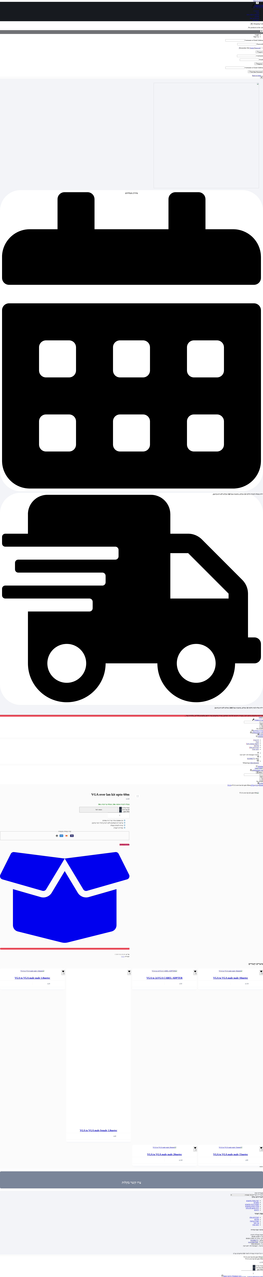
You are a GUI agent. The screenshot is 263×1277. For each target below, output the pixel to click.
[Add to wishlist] (261, 972)
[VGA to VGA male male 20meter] (164, 1147)
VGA (122, 956)
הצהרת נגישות (254, 1221)
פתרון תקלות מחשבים (252, 1206)
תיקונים (256, 1210)
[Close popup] (261, 78)
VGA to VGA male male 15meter (230, 1154)
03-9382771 (251, 758)
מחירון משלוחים (258, 731)
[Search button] (261, 725)
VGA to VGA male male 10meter (230, 978)
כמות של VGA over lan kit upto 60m (124, 809)
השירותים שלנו (254, 747)
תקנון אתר (255, 749)
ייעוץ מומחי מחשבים (252, 1201)
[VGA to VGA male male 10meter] (230, 971)
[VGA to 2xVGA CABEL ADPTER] (164, 971)
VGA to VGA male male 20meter (164, 1154)
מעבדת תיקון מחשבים (252, 1204)
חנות (257, 742)
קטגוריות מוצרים (258, 1195)
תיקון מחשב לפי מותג (252, 1208)
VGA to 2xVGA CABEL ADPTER (164, 978)
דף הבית (256, 740)
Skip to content (258, 1)
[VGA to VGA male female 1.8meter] (98, 1047)
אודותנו (256, 745)
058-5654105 (254, 763)
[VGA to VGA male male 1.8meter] (32, 971)
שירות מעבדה (258, 720)
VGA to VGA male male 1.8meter (32, 978)
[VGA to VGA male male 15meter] (230, 1147)
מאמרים (256, 1202)
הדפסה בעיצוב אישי (252, 744)
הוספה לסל (99, 809)
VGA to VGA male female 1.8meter (98, 1130)
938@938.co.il (253, 1242)
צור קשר (256, 1223)
